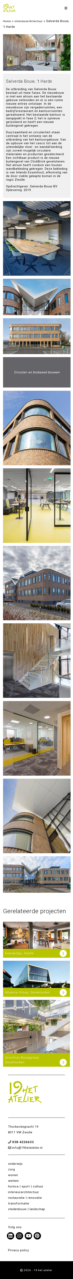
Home (7, 21)
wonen (13, 1175)
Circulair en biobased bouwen (37, 372)
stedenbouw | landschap (26, 1209)
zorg (11, 1169)
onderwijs (15, 1164)
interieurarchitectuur (29, 21)
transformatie (18, 1203)
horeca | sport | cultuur (25, 1186)
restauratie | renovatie (25, 1198)
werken (13, 1181)
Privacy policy (18, 1250)
